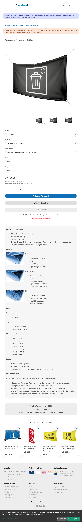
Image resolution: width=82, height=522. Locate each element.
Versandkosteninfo (10, 497)
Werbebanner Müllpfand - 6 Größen (31, 25)
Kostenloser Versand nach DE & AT (15, 478)
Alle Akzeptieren (73, 519)
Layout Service (9, 489)
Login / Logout (59, 487)
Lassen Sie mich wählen (9, 519)
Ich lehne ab (61, 519)
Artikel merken (42, 203)
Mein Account (58, 492)
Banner (14, 25)
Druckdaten (8, 492)
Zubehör (8, 167)
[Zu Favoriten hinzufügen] (19, 427)
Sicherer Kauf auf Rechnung (16, 471)
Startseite (6, 25)
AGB (30, 487)
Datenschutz (33, 489)
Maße (7, 131)
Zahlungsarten (9, 495)
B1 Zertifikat (33, 495)
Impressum (33, 497)
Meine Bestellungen (60, 489)
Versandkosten (19, 181)
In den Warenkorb (42, 196)
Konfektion (9, 149)
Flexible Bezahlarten (13, 474)
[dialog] (41, 516)
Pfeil (6, 158)
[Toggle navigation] (4, 5)
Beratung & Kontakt (11, 487)
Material (8, 140)
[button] (10, 82)
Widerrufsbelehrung (36, 492)
